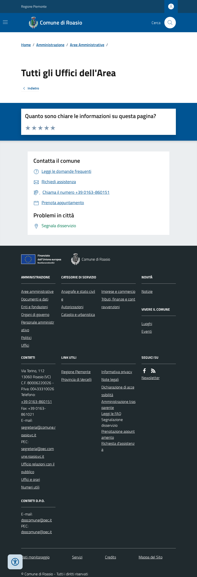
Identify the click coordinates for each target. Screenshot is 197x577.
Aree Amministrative (87, 45)
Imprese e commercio (118, 291)
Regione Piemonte (34, 6)
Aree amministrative (37, 291)
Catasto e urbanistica (78, 314)
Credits (110, 557)
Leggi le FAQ (111, 413)
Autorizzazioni (72, 307)
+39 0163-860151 (36, 401)
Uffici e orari (30, 479)
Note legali (110, 379)
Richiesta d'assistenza (118, 446)
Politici (26, 337)
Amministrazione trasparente (118, 404)
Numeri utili (30, 487)
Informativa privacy (116, 372)
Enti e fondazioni (34, 307)
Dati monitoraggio (35, 557)
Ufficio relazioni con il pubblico (38, 468)
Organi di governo (35, 314)
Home (26, 45)
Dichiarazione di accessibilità (117, 391)
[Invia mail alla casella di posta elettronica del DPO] (36, 520)
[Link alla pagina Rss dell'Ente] (153, 371)
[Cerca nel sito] (168, 22)
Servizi (77, 557)
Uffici (25, 345)
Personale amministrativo (37, 326)
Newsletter (151, 378)
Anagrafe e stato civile (78, 295)
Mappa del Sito (150, 557)
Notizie (147, 291)
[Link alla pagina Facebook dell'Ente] (144, 371)
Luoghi (147, 323)
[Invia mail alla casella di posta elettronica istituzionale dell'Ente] (38, 431)
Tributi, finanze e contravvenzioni (118, 303)
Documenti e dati (34, 299)
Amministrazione (50, 45)
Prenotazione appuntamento (118, 434)
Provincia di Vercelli (76, 379)
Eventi (147, 331)
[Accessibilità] (15, 562)
